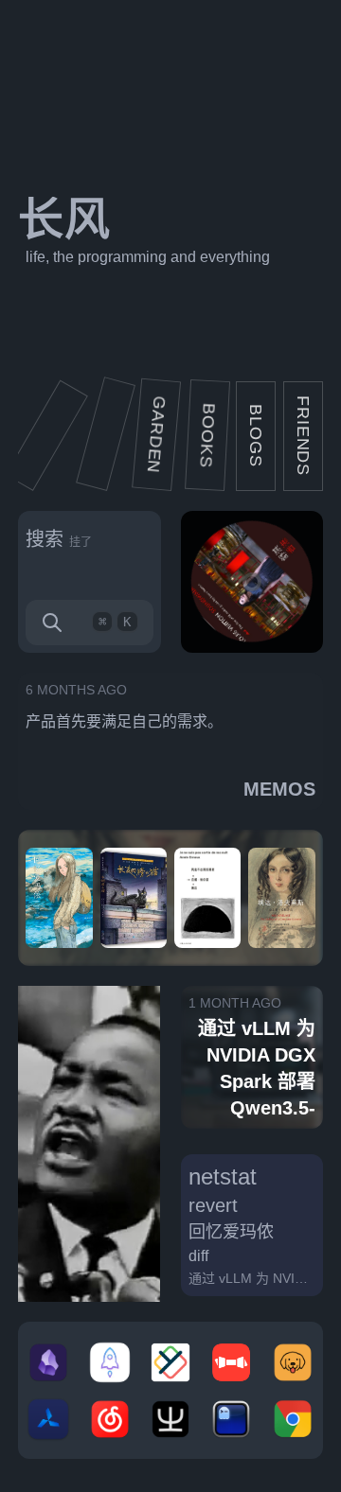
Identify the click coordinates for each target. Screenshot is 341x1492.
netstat (222, 1176)
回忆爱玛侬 (231, 1231)
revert (213, 1205)
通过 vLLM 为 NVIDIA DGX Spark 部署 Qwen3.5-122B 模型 (251, 1280)
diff (198, 1256)
